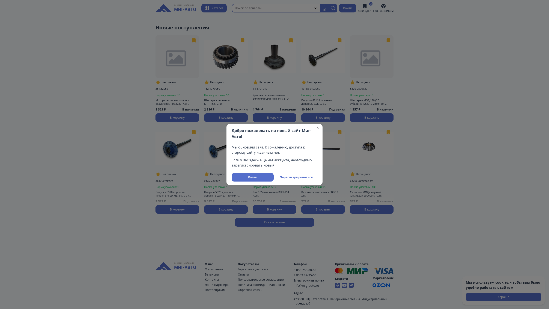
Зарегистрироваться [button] (296, 177)
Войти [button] (252, 177)
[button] (318, 128)
